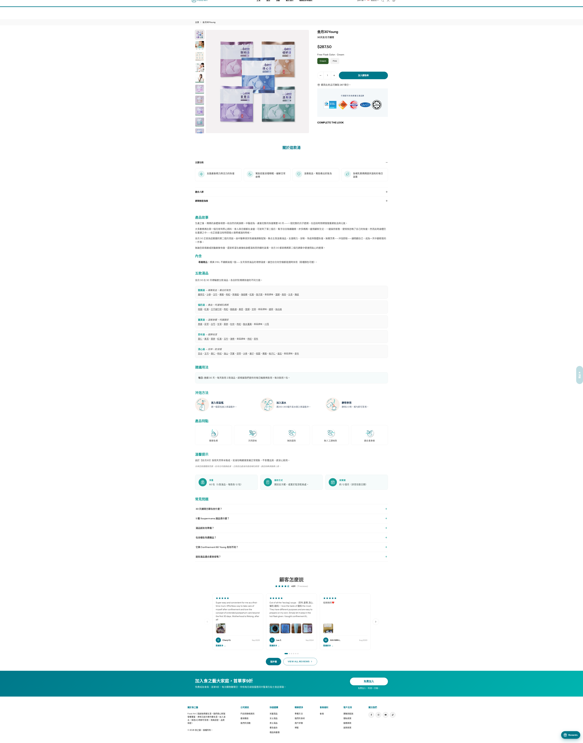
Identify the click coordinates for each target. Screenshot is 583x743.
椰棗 (222, 294)
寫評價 (273, 661)
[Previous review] (207, 622)
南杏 (284, 294)
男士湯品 (274, 723)
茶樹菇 (235, 294)
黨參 (226, 324)
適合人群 (199, 191)
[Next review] (376, 622)
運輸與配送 (348, 713)
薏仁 (200, 338)
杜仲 (232, 324)
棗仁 (213, 353)
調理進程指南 (201, 200)
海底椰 (244, 294)
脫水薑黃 (247, 324)
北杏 (290, 294)
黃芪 (241, 309)
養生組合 (274, 727)
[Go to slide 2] (289, 653)
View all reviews (298, 661)
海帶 (232, 338)
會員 (322, 713)
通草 (271, 309)
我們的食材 (300, 718)
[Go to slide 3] (291, 653)
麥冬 (297, 353)
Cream (323, 61)
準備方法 (299, 713)
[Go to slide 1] (286, 653)
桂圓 (200, 309)
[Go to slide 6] (297, 653)
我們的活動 (245, 723)
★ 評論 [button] (579, 374)
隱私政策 (347, 718)
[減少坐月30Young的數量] (320, 75)
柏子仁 (272, 353)
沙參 (209, 294)
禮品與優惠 (275, 732)
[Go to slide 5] (295, 653)
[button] (301, 81)
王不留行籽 (216, 309)
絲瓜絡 (278, 309)
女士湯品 (274, 718)
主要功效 (199, 162)
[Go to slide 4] (293, 653)
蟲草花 (201, 294)
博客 (297, 727)
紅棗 (252, 294)
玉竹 (215, 294)
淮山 (226, 353)
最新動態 (244, 718)
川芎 (267, 324)
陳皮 (297, 294)
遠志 (280, 353)
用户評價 (299, 723)
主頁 (197, 22)
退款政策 (347, 727)
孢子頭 (259, 294)
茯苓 (206, 324)
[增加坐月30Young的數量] (334, 75)
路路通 (233, 309)
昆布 (256, 338)
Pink (335, 61)
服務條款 (347, 723)
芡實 (232, 353)
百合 (200, 353)
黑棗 (200, 324)
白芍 (213, 324)
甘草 (254, 309)
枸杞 (228, 294)
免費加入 (369, 681)
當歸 (277, 294)
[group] (257, 81)
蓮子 (252, 353)
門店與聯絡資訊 (247, 713)
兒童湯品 (274, 713)
